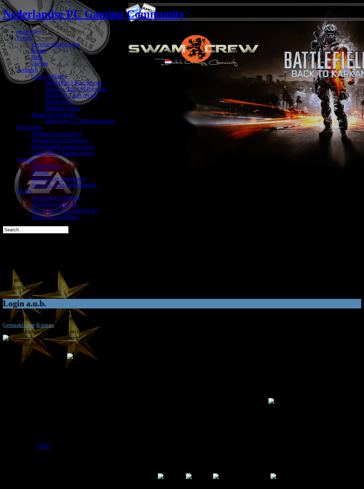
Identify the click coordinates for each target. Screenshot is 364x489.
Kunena (45, 325)
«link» (43, 446)
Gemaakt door (19, 325)
